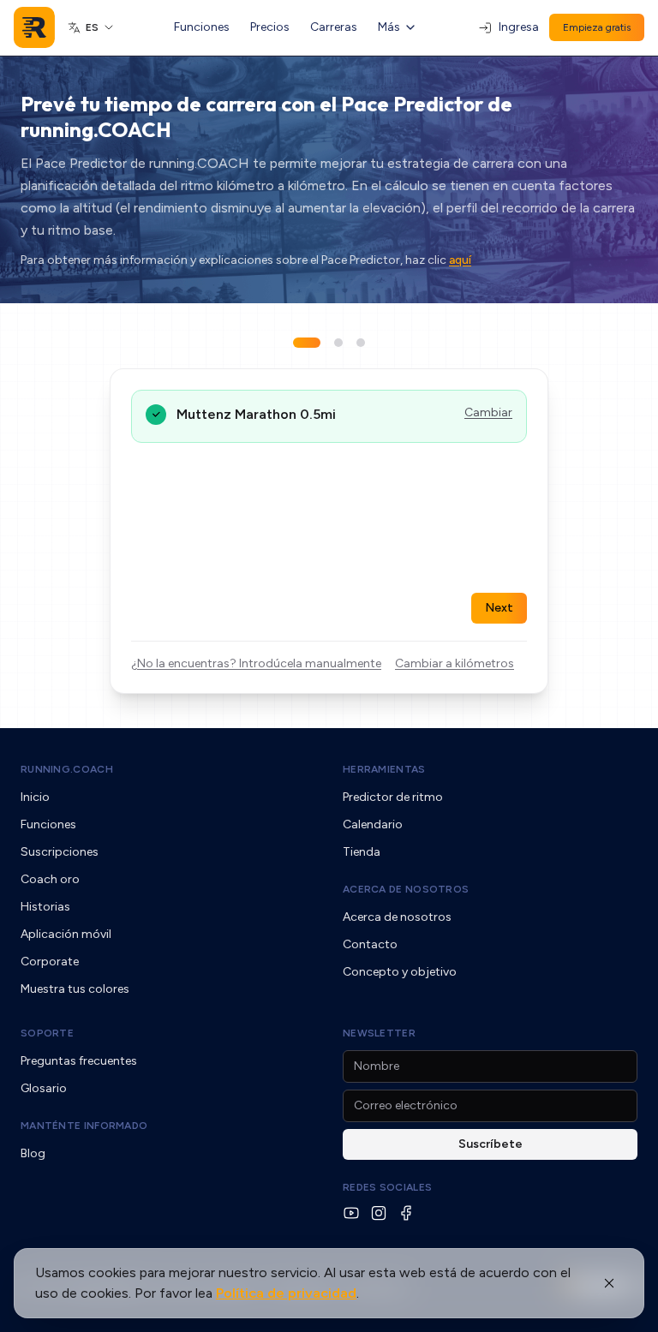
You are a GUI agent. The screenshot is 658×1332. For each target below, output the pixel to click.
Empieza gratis (597, 27)
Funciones (202, 27)
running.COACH (67, 769)
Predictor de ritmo (393, 797)
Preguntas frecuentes (79, 1061)
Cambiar (488, 412)
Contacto (370, 944)
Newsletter (379, 1033)
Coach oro (50, 879)
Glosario (44, 1088)
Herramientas (384, 769)
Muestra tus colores (75, 989)
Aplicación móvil (66, 934)
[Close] (609, 1283)
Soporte (47, 1033)
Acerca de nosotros (406, 889)
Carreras (333, 27)
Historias (45, 906)
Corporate (50, 961)
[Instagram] (378, 1212)
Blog (33, 1153)
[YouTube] (351, 1212)
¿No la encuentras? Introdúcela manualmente (256, 663)
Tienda (361, 852)
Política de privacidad (286, 1293)
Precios (270, 27)
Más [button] (389, 27)
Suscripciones (60, 852)
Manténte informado (84, 1126)
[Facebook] (406, 1212)
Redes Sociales (387, 1187)
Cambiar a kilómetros (454, 663)
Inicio (35, 797)
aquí (460, 260)
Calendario (373, 824)
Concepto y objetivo (400, 972)
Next (499, 607)
